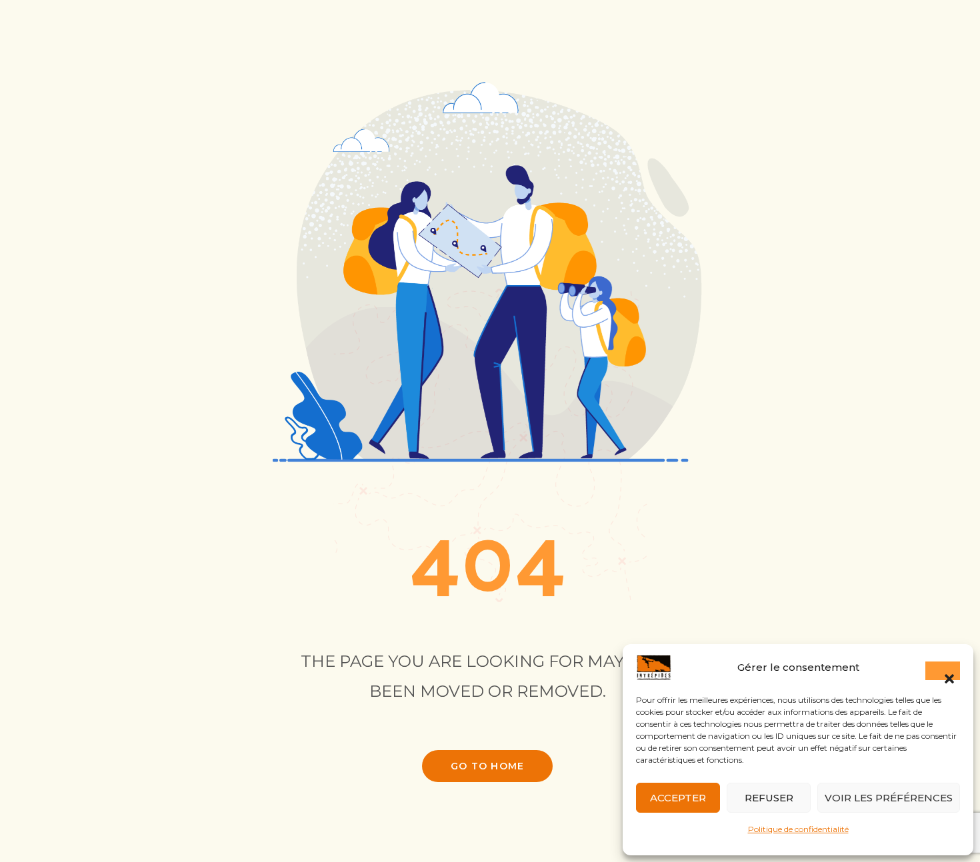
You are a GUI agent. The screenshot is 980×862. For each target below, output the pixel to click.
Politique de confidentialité (798, 829)
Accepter (678, 797)
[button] (942, 670)
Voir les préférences (889, 797)
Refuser (769, 797)
